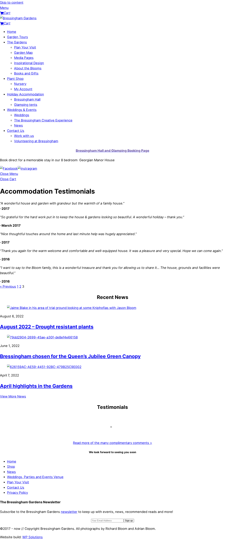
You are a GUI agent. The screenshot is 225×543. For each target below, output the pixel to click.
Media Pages (24, 58)
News (18, 125)
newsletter (69, 512)
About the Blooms (27, 68)
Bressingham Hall (27, 99)
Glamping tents (25, 105)
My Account (23, 89)
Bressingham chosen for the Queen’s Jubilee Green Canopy (70, 356)
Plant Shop (15, 79)
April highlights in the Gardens (36, 386)
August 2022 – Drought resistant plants (47, 327)
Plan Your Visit (25, 47)
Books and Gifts (26, 73)
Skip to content (11, 2)
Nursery (20, 84)
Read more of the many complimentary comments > (112, 443)
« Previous (8, 286)
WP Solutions (32, 537)
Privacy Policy (17, 492)
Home (11, 32)
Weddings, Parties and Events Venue (35, 477)
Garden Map (23, 53)
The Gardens (17, 42)
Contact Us (15, 131)
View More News (13, 396)
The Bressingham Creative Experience (43, 120)
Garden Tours (17, 37)
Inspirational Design (29, 63)
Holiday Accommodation (25, 94)
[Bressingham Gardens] (18, 18)
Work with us (24, 136)
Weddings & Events (22, 110)
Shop (11, 466)
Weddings (21, 115)
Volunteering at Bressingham (36, 141)
